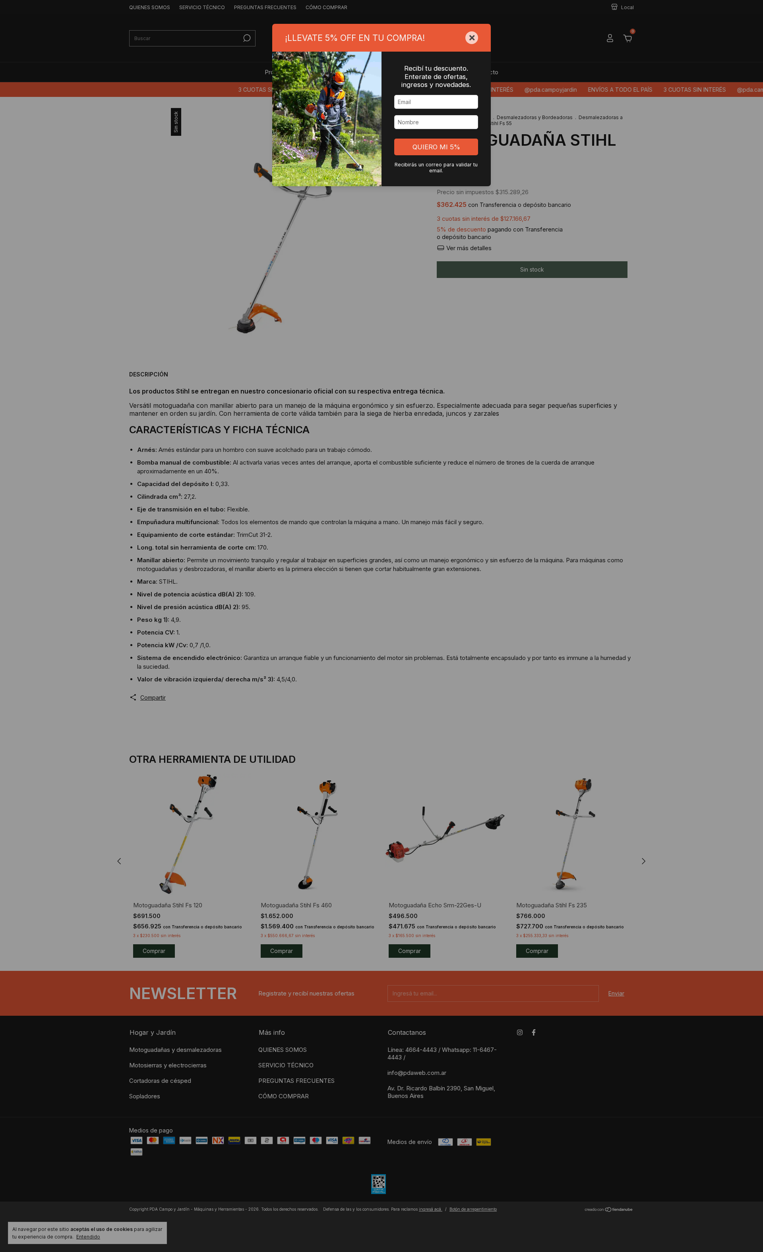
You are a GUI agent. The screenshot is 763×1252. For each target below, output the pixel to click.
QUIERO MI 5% (436, 147)
